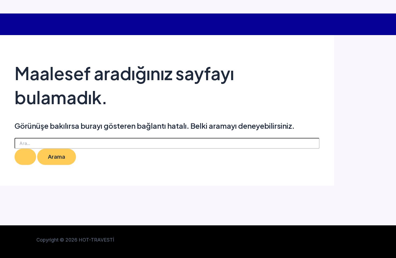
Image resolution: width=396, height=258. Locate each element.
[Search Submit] (25, 157)
